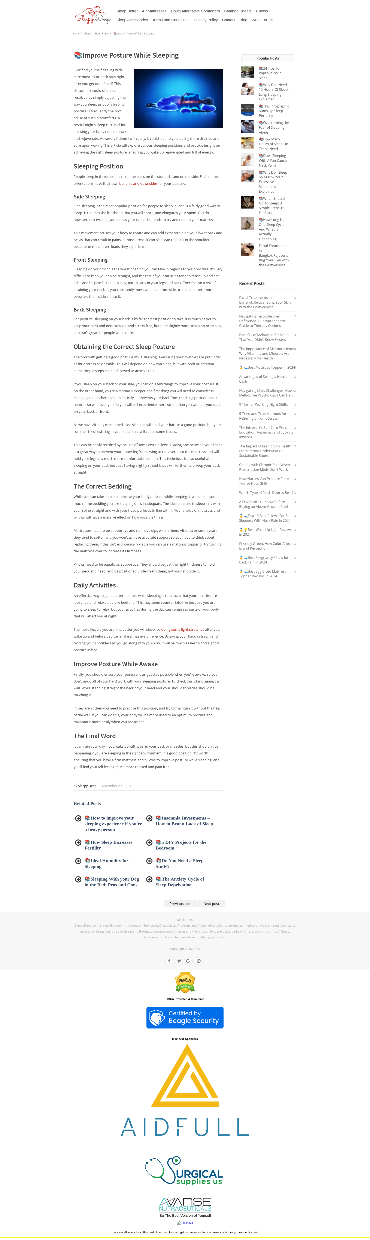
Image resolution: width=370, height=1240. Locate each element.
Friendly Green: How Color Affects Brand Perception (266, 546)
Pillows (262, 11)
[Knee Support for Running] (185, 1135)
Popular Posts (268, 58)
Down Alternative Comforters (195, 11)
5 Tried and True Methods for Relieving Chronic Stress (262, 416)
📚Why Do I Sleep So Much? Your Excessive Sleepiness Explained (273, 182)
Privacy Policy (206, 20)
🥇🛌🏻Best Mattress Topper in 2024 (267, 367)
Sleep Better (127, 11)
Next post (211, 903)
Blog (243, 20)
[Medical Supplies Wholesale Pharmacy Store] (185, 1192)
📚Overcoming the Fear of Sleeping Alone (274, 127)
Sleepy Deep (87, 786)
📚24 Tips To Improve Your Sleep (270, 73)
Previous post (181, 903)
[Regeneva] (185, 1222)
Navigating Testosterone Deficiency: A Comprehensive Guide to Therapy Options (262, 321)
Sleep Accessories (132, 20)
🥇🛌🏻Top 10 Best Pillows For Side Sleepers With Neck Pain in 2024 (265, 518)
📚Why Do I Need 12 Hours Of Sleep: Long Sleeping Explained (274, 91)
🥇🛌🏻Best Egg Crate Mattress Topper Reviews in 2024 (262, 573)
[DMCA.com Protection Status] (185, 992)
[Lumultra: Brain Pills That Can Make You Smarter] (185, 1216)
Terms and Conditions (170, 20)
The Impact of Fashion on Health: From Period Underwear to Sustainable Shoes (265, 451)
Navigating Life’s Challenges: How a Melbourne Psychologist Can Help (267, 393)
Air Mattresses (154, 11)
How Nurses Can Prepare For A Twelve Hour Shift (264, 481)
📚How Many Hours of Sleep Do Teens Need (273, 144)
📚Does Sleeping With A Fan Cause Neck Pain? (273, 160)
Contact (228, 20)
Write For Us (262, 20)
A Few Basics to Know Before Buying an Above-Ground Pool (263, 504)
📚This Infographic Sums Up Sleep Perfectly (274, 111)
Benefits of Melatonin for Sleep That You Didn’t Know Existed (264, 337)
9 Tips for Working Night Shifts (263, 404)
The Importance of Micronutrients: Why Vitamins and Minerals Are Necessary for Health (267, 353)
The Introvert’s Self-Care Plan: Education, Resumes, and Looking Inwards (266, 432)
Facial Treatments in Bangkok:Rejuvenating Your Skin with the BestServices (274, 255)
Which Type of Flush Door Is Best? (266, 492)
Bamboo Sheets (238, 11)
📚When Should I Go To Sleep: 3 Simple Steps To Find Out (272, 205)
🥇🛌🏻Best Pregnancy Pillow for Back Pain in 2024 (264, 560)
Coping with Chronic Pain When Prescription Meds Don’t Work (264, 467)
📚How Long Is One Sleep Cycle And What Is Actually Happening (271, 229)
